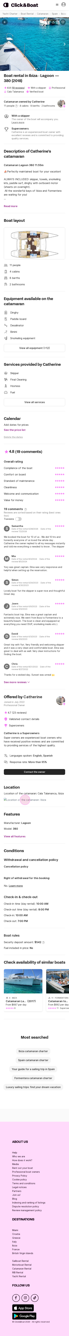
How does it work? (22, 1160)
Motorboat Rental (21, 1264)
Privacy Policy (19, 1175)
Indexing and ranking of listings (28, 1202)
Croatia (16, 1234)
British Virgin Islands (22, 1253)
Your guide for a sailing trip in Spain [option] (33, 1069)
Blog (14, 1198)
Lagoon (26, 823)
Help (14, 1152)
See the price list (15, 429)
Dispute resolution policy (25, 1206)
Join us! (16, 1195)
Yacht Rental (19, 1276)
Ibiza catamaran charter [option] (33, 1051)
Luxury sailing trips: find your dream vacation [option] (33, 1087)
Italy (14, 1241)
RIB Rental (17, 1272)
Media (15, 1164)
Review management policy (27, 1210)
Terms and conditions (23, 1183)
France (16, 1249)
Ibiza (14, 1245)
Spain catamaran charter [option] (33, 1060)
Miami (15, 1230)
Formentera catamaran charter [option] (33, 1078)
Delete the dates (13, 437)
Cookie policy (19, 1179)
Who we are (18, 1156)
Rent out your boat (22, 1168)
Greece (16, 1237)
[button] (53, 22)
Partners (16, 1191)
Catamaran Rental (21, 1268)
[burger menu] (57, 5)
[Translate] (18, 519)
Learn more (16, 885)
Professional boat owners (26, 1171)
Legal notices (19, 1187)
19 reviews (18, 87)
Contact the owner (34, 772)
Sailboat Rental (20, 1261)
